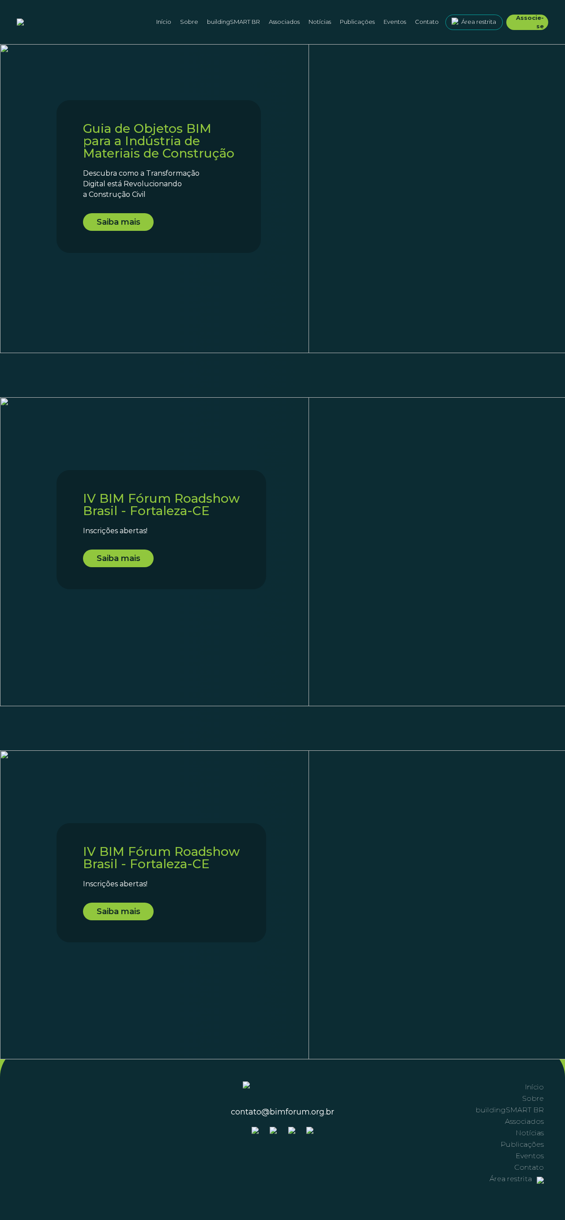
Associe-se (530, 22)
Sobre (533, 1098)
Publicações (357, 21)
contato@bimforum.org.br (282, 1112)
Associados (284, 21)
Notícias (320, 21)
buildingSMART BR (233, 21)
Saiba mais (118, 222)
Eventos (395, 21)
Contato (427, 21)
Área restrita (478, 21)
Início (163, 21)
